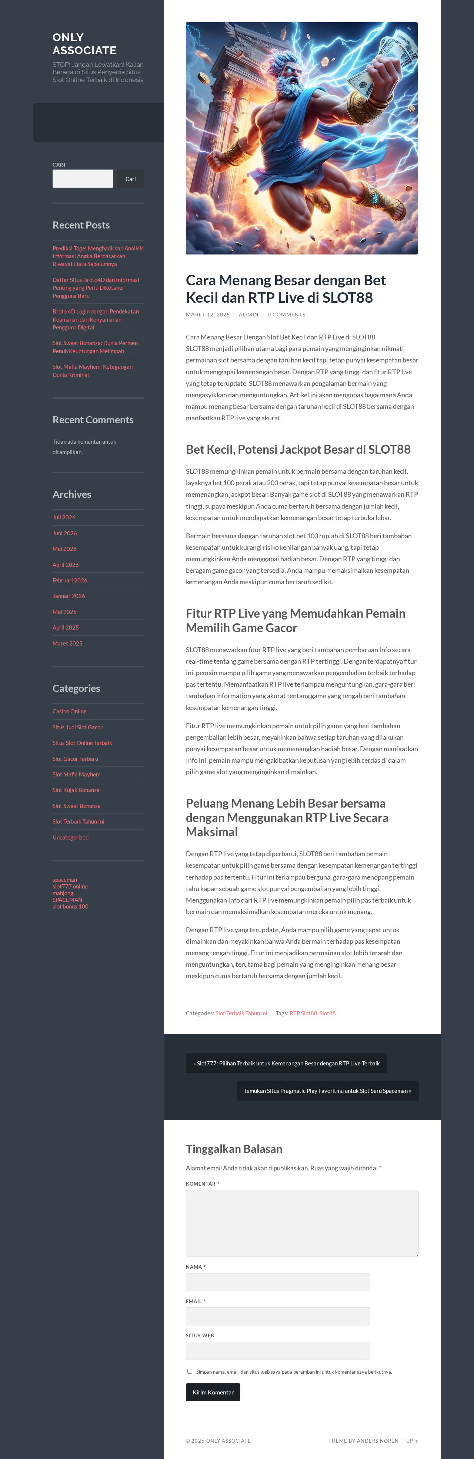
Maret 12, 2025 (208, 315)
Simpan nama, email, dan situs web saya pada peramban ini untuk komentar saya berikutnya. (294, 1372)
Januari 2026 (69, 595)
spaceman (65, 879)
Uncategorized (71, 837)
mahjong (63, 893)
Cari (59, 165)
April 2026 (66, 564)
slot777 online (70, 886)
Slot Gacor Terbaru (75, 758)
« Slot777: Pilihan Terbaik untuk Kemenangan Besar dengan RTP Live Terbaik (286, 1063)
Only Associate (85, 44)
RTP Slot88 (303, 1013)
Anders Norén (378, 1441)
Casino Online (70, 711)
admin (249, 315)
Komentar (203, 1184)
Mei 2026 (65, 548)
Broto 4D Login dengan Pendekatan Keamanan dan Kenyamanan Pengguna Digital (96, 319)
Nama (196, 1267)
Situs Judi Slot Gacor (78, 727)
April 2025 (66, 627)
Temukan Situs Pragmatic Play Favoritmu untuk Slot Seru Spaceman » (327, 1090)
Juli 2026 (64, 517)
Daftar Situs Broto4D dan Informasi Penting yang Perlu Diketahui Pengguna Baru (96, 287)
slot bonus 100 (71, 906)
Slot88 (328, 1013)
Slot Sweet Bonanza (77, 805)
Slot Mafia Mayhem (76, 774)
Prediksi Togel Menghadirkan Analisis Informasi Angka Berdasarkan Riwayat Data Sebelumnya (98, 256)
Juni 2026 (65, 533)
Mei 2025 (65, 611)
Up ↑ (412, 1441)
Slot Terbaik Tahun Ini (78, 821)
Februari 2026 (70, 580)
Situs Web (200, 1335)
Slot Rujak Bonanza (76, 789)
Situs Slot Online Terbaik (82, 742)
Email (196, 1301)
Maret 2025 (68, 643)
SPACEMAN (67, 899)
